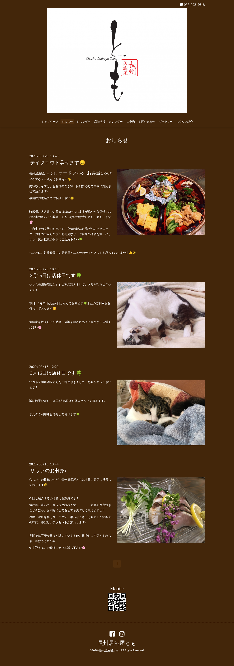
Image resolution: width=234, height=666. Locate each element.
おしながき (83, 121)
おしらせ (67, 121)
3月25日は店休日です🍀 (56, 275)
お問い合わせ (147, 121)
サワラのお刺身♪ (48, 470)
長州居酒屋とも (117, 643)
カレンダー (116, 121)
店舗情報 (99, 121)
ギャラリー (166, 121)
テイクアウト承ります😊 (57, 162)
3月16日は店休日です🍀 (56, 373)
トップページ (49, 121)
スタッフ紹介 (184, 121)
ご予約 (131, 121)
